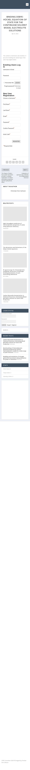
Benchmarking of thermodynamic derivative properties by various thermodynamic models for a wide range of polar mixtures (14, 350)
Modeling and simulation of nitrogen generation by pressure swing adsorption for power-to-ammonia (14, 358)
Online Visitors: (6, 369)
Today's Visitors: (7, 372)
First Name (6, 104)
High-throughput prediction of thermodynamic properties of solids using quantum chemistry (14, 225)
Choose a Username (9, 98)
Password (6, 75)
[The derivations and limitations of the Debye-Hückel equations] (15, 238)
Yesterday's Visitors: (7, 376)
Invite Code (6, 134)
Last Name (6, 110)
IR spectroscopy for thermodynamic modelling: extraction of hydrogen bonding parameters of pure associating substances (14, 272)
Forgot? (9, 325)
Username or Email (8, 69)
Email (5, 116)
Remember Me (9, 82)
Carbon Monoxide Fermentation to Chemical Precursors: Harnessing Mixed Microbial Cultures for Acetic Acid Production (14, 298)
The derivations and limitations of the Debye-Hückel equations (14, 248)
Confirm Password (8, 128)
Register (14, 325)
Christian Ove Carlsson (18, 191)
